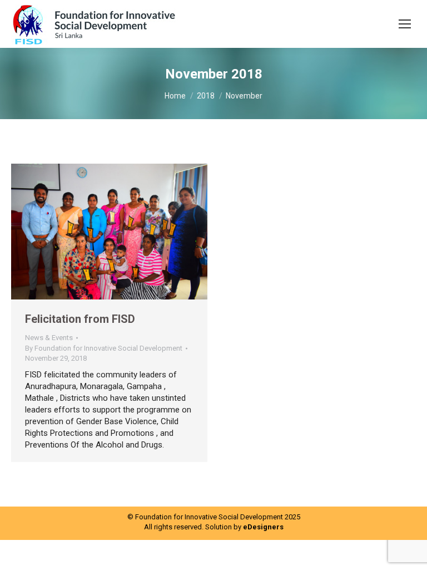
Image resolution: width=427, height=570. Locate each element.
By (103, 348)
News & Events (49, 337)
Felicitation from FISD (80, 319)
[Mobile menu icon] (405, 24)
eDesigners (263, 527)
